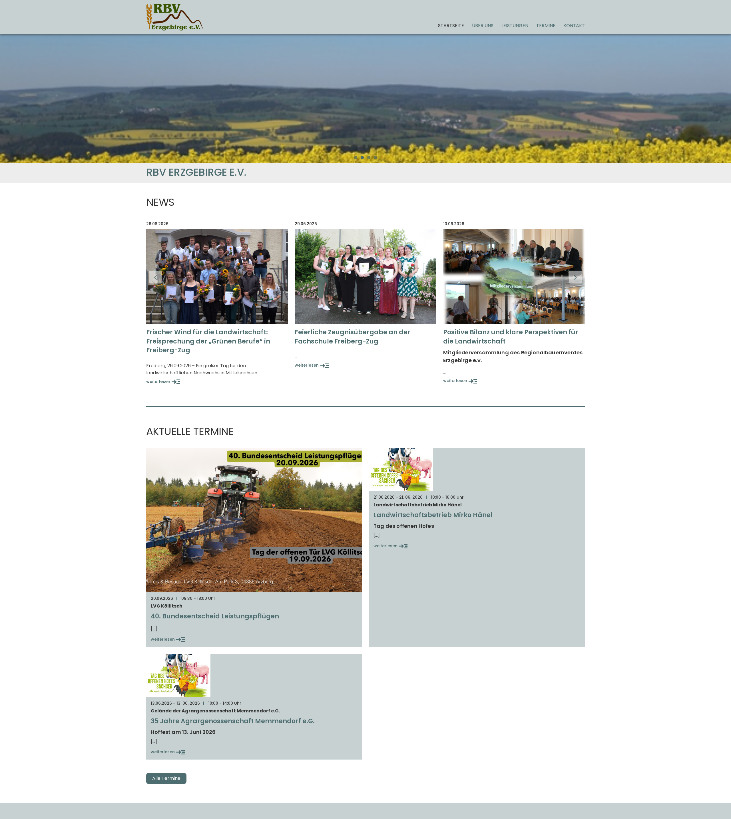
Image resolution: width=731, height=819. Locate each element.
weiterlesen (158, 381)
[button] (155, 277)
